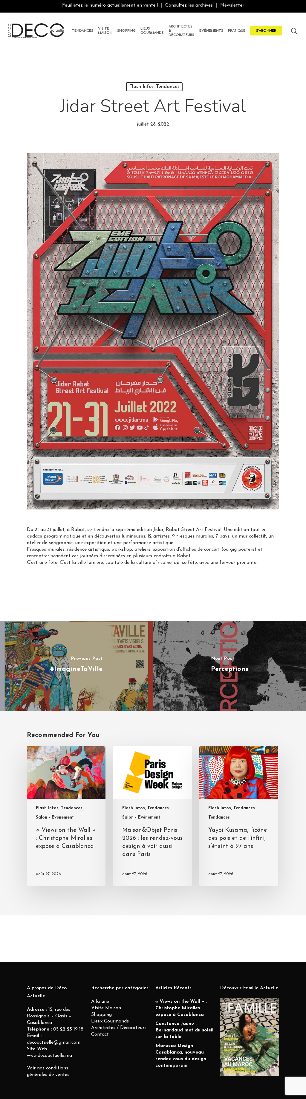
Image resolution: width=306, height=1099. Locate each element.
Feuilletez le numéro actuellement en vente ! (110, 5)
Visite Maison (106, 1008)
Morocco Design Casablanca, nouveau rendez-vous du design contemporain (180, 1055)
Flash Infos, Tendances (154, 86)
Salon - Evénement (55, 817)
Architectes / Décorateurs (118, 1027)
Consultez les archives (189, 5)
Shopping (101, 1014)
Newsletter (232, 5)
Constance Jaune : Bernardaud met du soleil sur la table (184, 1030)
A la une (100, 1001)
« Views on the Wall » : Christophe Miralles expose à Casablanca (181, 1008)
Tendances (219, 817)
